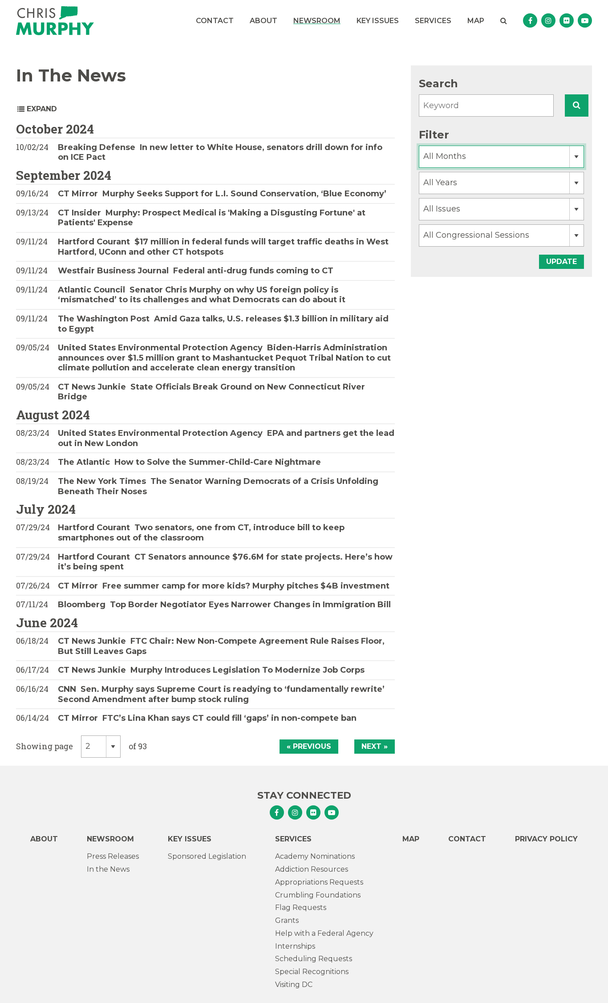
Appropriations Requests (319, 882)
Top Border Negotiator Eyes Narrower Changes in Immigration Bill (224, 604)
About (263, 20)
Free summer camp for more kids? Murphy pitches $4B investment (223, 586)
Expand (40, 109)
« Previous (309, 746)
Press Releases (113, 856)
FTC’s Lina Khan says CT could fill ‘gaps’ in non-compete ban (207, 718)
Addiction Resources (311, 869)
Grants (287, 920)
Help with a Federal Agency (324, 933)
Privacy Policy (546, 839)
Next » (374, 746)
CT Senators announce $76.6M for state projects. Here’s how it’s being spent (225, 562)
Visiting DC (293, 984)
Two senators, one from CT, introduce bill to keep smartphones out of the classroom (201, 533)
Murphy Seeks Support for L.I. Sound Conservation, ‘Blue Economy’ (222, 194)
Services (433, 20)
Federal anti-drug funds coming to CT (195, 271)
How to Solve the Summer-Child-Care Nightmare (189, 462)
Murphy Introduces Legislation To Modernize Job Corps (211, 670)
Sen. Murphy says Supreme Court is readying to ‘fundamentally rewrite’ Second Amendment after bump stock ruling (221, 694)
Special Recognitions (312, 971)
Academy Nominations (315, 856)
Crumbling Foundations (318, 895)
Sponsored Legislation (207, 856)
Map (475, 20)
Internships (295, 946)
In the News (108, 869)
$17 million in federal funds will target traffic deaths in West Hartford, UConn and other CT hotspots (223, 247)
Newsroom (316, 20)
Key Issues (378, 20)
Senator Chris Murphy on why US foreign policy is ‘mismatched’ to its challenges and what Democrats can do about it (201, 295)
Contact (215, 20)
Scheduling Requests (313, 958)
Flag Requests (300, 907)
